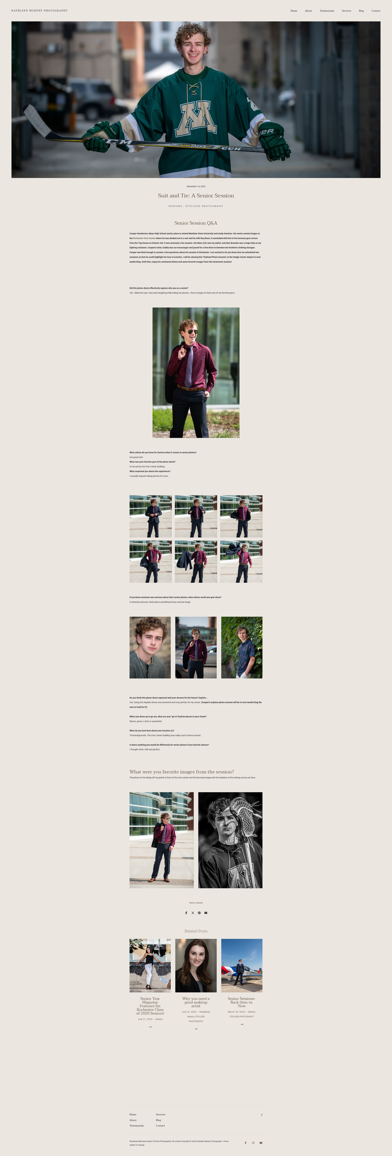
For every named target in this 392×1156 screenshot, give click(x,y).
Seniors (175, 206)
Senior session (196, 903)
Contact (376, 11)
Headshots (204, 1012)
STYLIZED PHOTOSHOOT (204, 206)
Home (294, 11)
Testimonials (327, 11)
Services (346, 11)
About (308, 11)
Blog (361, 11)
